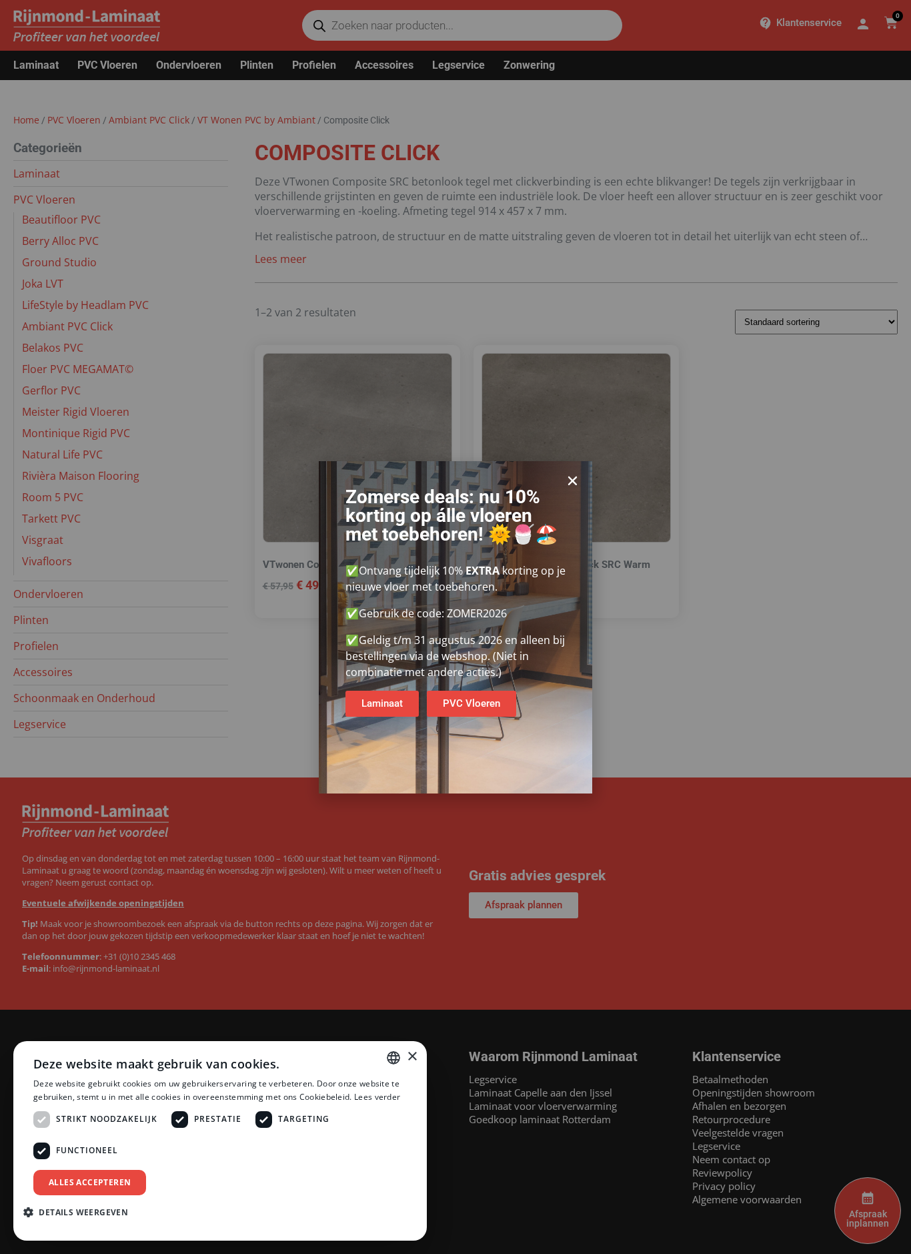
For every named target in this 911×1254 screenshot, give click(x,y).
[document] (455, 627)
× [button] (412, 1057)
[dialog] (220, 1141)
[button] (572, 481)
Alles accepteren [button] (90, 1182)
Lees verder (377, 1097)
